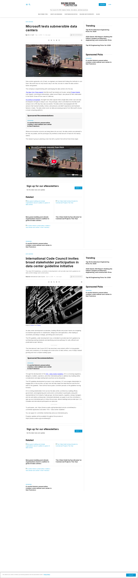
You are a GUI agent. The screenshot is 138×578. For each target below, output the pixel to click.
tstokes (32, 325)
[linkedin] (51, 40)
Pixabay (39, 325)
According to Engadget (33, 99)
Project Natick (75, 92)
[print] (81, 40)
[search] (29, 4)
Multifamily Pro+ (43, 14)
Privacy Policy (47, 574)
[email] (59, 40)
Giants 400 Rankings (56, 14)
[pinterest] (56, 40)
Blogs (98, 14)
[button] (27, 4)
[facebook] (49, 40)
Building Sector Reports (87, 14)
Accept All (131, 575)
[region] (69, 575)
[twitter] (54, 40)
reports (34, 92)
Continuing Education (71, 14)
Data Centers (29, 21)
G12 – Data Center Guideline (54, 374)
